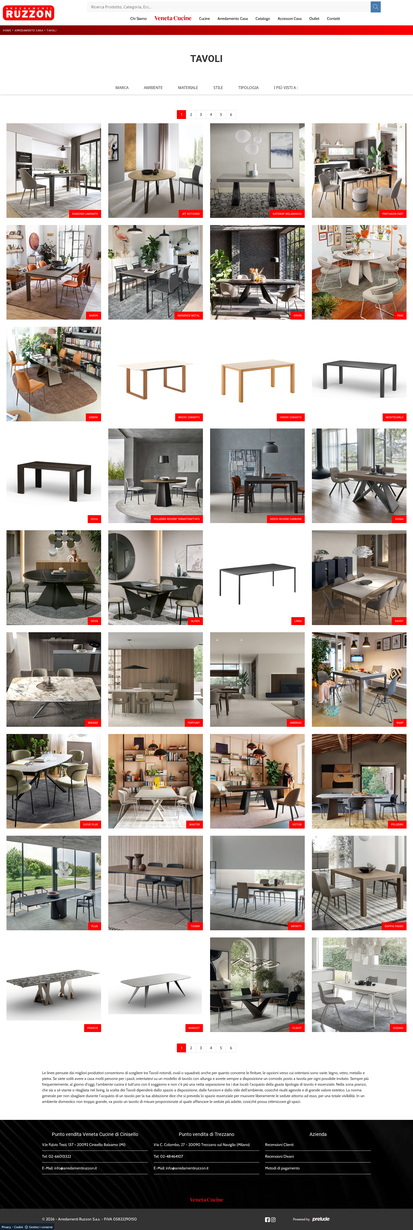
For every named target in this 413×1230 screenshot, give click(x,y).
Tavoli (51, 30)
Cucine (204, 18)
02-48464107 (171, 1156)
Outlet (314, 18)
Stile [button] (218, 87)
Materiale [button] (188, 87)
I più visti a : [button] (286, 87)
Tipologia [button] (248, 87)
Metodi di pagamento (282, 1168)
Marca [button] (122, 87)
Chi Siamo (138, 18)
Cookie (18, 1227)
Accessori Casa (290, 18)
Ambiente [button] (153, 87)
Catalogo (262, 18)
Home (7, 30)
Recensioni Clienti (279, 1144)
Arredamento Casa (232, 18)
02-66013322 (60, 1156)
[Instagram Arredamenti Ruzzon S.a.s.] (273, 1219)
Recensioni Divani (279, 1156)
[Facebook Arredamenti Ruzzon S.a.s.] (267, 1219)
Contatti (333, 18)
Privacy (6, 1227)
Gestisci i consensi (41, 1227)
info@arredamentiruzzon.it (75, 1168)
